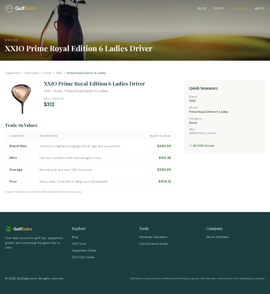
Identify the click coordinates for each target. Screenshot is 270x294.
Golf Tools (79, 244)
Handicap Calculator (153, 237)
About (260, 8)
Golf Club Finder (83, 257)
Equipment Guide (84, 250)
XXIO (59, 73)
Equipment (239, 8)
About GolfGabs (217, 237)
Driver (48, 73)
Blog (202, 8)
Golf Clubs (32, 73)
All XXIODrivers (204, 146)
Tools (218, 8)
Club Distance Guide (153, 244)
